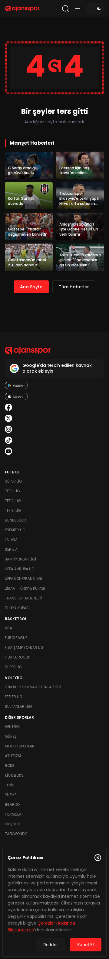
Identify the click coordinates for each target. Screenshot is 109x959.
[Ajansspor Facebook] (8, 407)
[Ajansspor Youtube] (8, 451)
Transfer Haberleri (23, 598)
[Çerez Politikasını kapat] (97, 857)
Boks (10, 765)
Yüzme (10, 794)
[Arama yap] (65, 8)
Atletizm (13, 755)
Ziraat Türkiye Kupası (25, 588)
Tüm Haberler (74, 287)
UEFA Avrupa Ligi (20, 568)
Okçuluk (13, 824)
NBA (8, 628)
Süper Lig (13, 481)
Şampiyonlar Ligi (20, 559)
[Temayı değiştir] (95, 8)
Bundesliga (16, 520)
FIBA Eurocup (17, 657)
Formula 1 (14, 814)
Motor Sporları (20, 746)
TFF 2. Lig (13, 500)
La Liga (11, 539)
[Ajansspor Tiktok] (8, 440)
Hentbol (12, 726)
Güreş (11, 736)
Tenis (10, 785)
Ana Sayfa (31, 287)
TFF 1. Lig (12, 491)
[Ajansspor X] (8, 418)
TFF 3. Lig (13, 510)
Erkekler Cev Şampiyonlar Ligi (33, 687)
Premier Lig (15, 529)
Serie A (11, 549)
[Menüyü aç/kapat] (77, 8)
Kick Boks (14, 775)
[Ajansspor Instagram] (8, 429)
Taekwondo (16, 833)
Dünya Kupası (17, 607)
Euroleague (16, 637)
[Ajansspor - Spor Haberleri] (22, 8)
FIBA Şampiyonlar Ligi (25, 647)
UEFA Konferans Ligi (23, 578)
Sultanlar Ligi (18, 706)
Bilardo (12, 804)
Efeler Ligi (14, 696)
